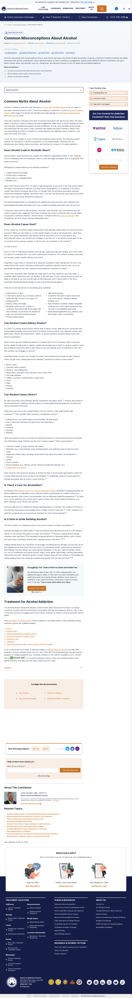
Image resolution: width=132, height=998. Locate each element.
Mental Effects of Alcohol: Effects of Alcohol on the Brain (28, 836)
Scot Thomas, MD (60, 43)
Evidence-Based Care (29, 53)
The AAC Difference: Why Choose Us (109, 911)
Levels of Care (59, 53)
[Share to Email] (77, 749)
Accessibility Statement (104, 927)
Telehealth (10, 642)
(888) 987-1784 (26, 984)
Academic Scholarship (103, 921)
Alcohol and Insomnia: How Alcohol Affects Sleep (25, 826)
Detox (8, 628)
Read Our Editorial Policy (30, 804)
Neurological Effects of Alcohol (18, 831)
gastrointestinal (74, 113)
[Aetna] (99, 128)
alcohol (9, 24)
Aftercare (10, 644)
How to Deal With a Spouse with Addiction (69, 911)
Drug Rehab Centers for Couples (65, 924)
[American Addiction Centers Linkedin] (102, 982)
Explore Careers (101, 914)
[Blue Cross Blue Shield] (117, 150)
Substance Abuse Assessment (64, 904)
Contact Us (100, 904)
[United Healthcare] (117, 139)
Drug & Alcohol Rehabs (28, 699)
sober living (18, 644)
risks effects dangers (20, 24)
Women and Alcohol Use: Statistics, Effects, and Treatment (29, 816)
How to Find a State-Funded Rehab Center (69, 907)
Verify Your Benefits (61, 950)
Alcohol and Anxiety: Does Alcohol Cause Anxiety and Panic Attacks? (32, 834)
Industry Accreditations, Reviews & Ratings (111, 917)
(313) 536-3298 (86, 2)
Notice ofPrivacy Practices (40, 996)
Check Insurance (66, 886)
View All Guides (59, 930)
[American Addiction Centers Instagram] (109, 982)
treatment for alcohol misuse (20, 621)
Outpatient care (12, 639)
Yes (37, 749)
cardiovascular (13, 116)
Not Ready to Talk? (99, 886)
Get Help (102, 9)
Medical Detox (12, 53)
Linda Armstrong (39, 43)
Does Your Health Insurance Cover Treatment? (70, 947)
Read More (55, 800)
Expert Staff (45, 53)
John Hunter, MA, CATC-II (18, 43)
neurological (62, 113)
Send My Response (70, 770)
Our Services (70, 53)
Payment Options (60, 954)
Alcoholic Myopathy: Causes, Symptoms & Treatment (27, 829)
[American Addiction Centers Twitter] (89, 982)
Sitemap (29, 996)
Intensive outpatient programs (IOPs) (20, 636)
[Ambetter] (99, 150)
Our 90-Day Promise (103, 907)
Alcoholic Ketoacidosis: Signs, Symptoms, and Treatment (28, 824)
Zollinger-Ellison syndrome (16, 467)
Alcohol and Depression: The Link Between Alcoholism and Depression (33, 814)
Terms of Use (65, 996)
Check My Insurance (108, 167)
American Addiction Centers (57, 650)
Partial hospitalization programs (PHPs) (21, 634)
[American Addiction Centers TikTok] (122, 982)
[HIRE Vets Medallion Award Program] (65, 982)
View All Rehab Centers (62, 934)
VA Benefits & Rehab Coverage (65, 927)
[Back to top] (3, 987)
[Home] (15, 8)
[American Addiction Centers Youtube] (116, 982)
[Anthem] (117, 128)
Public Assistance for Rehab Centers (67, 921)
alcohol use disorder (66, 216)
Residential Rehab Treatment (58, 699)
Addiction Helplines (54, 693)
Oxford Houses (33, 644)
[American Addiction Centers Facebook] (96, 982)
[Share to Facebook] (72, 749)
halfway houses (46, 644)
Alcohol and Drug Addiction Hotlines (66, 917)
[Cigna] (99, 139)
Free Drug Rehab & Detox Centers (66, 914)
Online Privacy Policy (54, 996)
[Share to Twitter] (67, 749)
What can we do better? (15, 766)
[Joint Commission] (58, 982)
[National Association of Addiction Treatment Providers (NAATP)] (79, 982)
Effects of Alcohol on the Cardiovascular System (25, 819)
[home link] (5, 24)
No (47, 749)
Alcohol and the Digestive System (19, 821)
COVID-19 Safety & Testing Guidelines (109, 924)
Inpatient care (11, 631)
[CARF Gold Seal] (51, 982)
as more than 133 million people (54, 107)
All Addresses (24, 986)
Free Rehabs (24, 693)
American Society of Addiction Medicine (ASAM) (37, 491)
